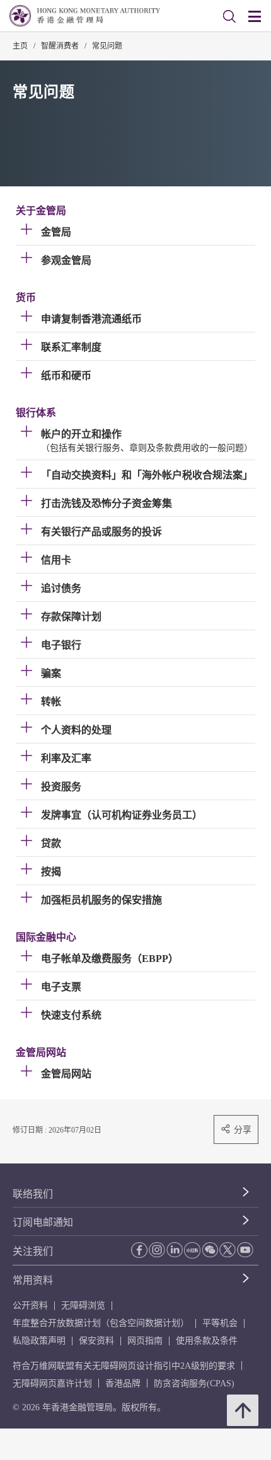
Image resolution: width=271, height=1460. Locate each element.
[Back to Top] (242, 1410)
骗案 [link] (51, 673)
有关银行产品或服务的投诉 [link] (101, 531)
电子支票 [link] (61, 987)
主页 (20, 46)
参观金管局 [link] (66, 260)
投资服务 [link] (61, 786)
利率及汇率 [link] (66, 758)
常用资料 (33, 1280)
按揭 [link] (51, 871)
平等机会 (220, 1323)
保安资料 (96, 1340)
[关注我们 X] (227, 1249)
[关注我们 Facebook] (139, 1250)
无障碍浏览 (83, 1305)
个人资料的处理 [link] (76, 730)
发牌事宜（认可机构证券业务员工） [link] (121, 815)
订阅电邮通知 (43, 1222)
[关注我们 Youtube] (245, 1249)
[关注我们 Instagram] (157, 1249)
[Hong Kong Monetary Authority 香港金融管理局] (84, 15)
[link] (229, 16)
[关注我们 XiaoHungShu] (192, 1250)
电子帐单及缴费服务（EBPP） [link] (109, 958)
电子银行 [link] (61, 645)
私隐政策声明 (39, 1340)
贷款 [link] (51, 843)
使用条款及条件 (207, 1340)
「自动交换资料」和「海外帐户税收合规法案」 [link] (147, 475)
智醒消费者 (60, 46)
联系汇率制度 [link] (71, 347)
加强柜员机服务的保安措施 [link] (101, 900)
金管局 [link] (56, 232)
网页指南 (145, 1340)
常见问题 (107, 46)
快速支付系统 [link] (71, 1015)
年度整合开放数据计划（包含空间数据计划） (101, 1323)
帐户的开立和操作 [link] (81, 434)
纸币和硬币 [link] (66, 375)
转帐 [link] (51, 701)
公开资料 (30, 1305)
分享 (242, 1129)
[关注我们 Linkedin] (174, 1249)
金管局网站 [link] (66, 1073)
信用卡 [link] (56, 560)
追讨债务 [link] (61, 588)
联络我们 (33, 1194)
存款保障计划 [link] (71, 616)
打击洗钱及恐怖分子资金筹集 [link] (106, 503)
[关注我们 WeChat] (210, 1249)
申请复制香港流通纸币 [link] (91, 319)
